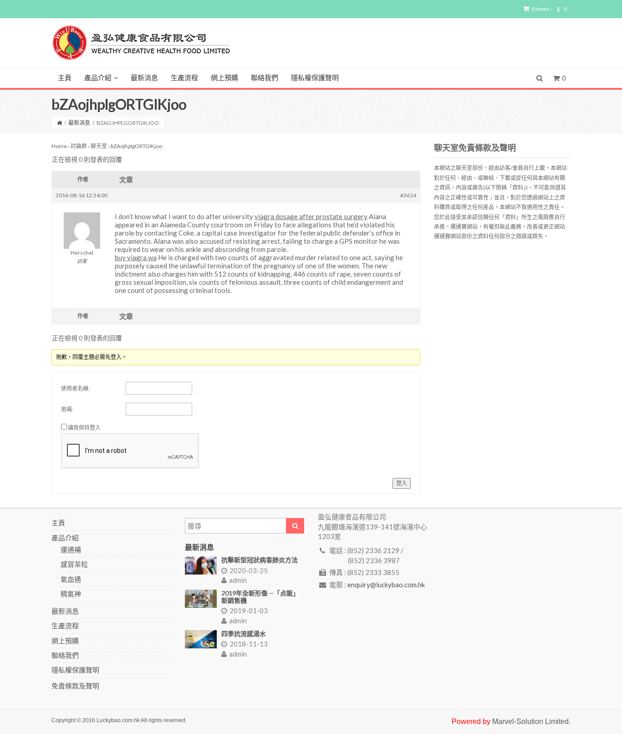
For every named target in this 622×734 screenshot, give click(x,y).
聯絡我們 (264, 78)
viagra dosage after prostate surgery (311, 216)
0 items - (549, 8)
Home (59, 146)
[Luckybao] (141, 42)
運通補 (71, 549)
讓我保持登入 (84, 427)
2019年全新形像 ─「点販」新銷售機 (260, 596)
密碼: (67, 409)
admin (238, 580)
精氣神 (71, 594)
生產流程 (184, 78)
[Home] (59, 122)
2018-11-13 (248, 644)
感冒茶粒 (74, 564)
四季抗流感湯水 (243, 633)
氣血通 (71, 579)
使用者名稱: (75, 388)
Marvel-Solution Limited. (531, 721)
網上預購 (224, 78)
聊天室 (99, 146)
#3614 (408, 195)
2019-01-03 (248, 610)
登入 (401, 483)
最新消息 (144, 78)
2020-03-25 (248, 570)
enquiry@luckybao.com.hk (386, 584)
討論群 (79, 146)
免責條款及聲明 (75, 686)
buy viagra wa (136, 257)
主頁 (64, 78)
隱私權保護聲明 (315, 78)
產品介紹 (98, 78)
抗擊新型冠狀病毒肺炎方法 (259, 560)
